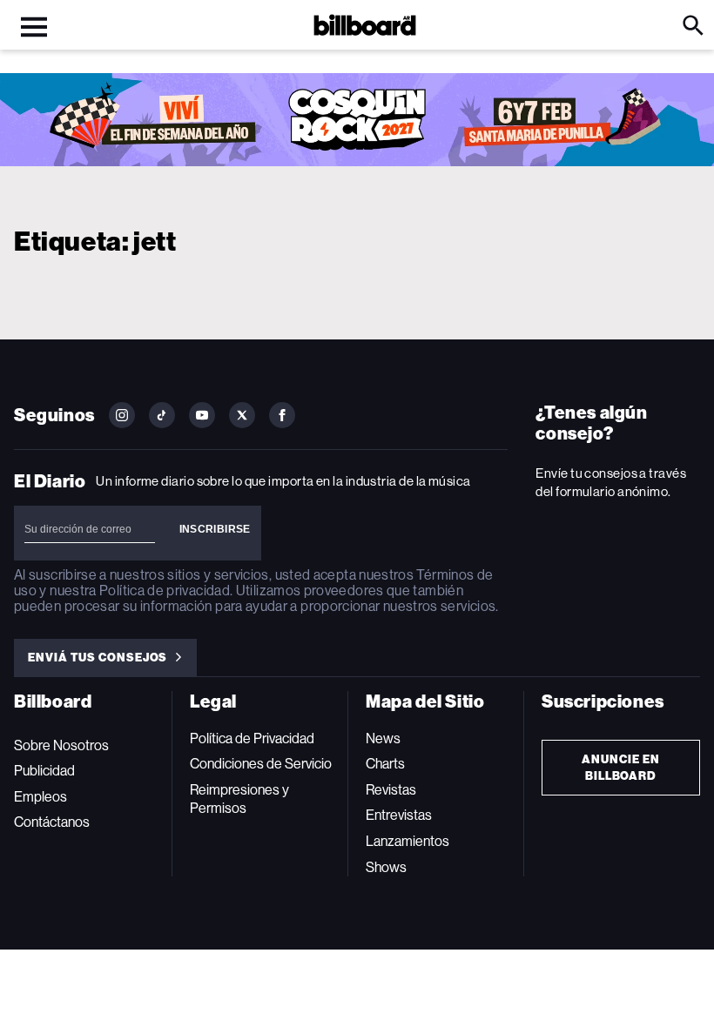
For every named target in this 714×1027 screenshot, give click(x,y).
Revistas (391, 790)
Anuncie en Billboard (621, 767)
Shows (386, 867)
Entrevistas (399, 815)
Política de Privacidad (252, 738)
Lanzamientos (407, 841)
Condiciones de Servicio (261, 763)
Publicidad (44, 770)
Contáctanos (52, 822)
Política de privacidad (164, 590)
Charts (385, 763)
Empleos (40, 797)
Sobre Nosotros (61, 745)
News (383, 738)
